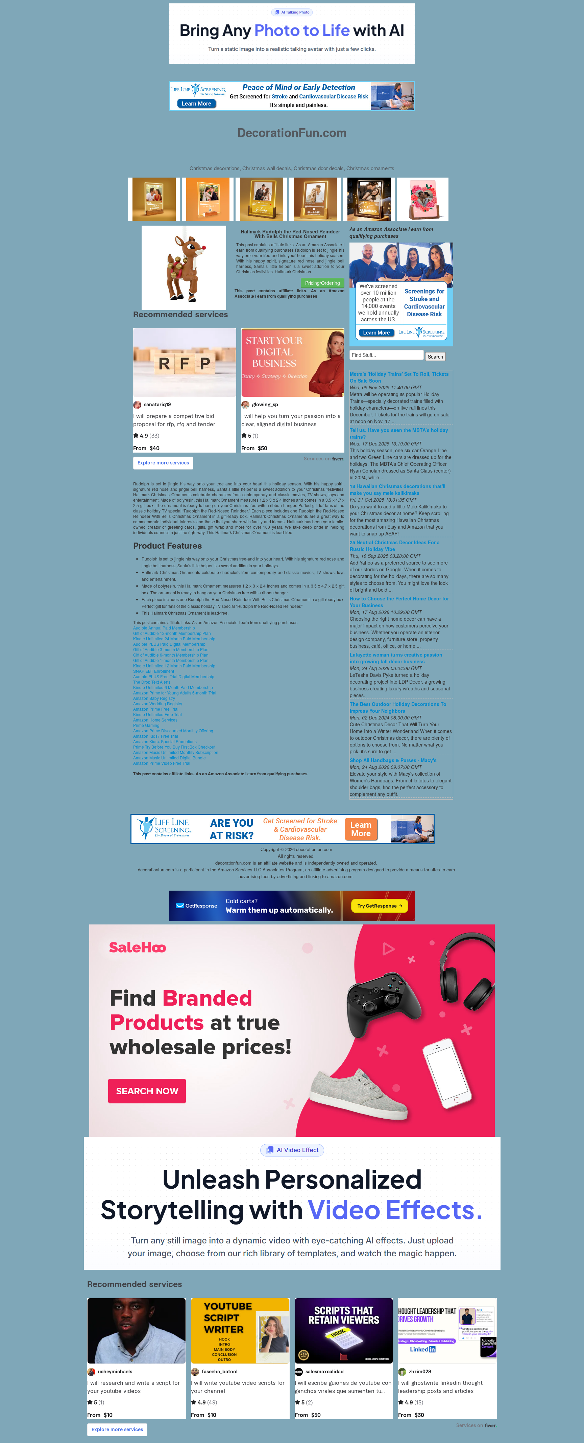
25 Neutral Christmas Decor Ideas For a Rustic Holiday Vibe (395, 545)
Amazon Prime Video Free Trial (161, 763)
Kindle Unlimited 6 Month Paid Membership (173, 687)
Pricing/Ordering (322, 282)
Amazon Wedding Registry (157, 703)
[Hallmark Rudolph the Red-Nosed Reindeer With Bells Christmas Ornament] (184, 267)
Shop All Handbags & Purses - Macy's (393, 760)
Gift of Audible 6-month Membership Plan (171, 655)
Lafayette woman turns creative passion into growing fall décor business (396, 658)
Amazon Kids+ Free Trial (155, 736)
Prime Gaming (146, 725)
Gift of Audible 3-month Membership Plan (171, 649)
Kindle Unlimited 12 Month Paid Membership (174, 665)
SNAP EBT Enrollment (153, 671)
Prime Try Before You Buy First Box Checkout (174, 747)
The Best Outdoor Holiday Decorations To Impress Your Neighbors (398, 707)
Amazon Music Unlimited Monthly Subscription (175, 752)
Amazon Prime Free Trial (155, 709)
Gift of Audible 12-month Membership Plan (172, 633)
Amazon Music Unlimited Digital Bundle (169, 757)
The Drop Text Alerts (151, 682)
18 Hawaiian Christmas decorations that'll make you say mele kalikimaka (397, 489)
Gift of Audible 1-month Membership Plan (171, 660)
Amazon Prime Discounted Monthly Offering (173, 730)
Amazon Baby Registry (154, 698)
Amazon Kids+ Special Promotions (165, 741)
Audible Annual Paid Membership (164, 628)
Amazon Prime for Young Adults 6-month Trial (174, 692)
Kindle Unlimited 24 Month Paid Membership (174, 638)
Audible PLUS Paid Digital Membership (169, 644)
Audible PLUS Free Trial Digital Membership (173, 676)
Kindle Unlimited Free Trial (157, 714)
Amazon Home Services (155, 720)
